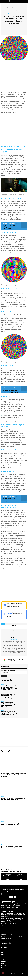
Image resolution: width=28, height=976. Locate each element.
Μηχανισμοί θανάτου (21, 623)
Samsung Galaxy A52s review (8, 942)
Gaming (9, 7)
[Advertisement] (14, 76)
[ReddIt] (17, 30)
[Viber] (20, 30)
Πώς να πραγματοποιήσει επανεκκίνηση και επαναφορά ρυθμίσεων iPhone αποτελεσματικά (8, 696)
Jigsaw (6, 623)
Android (3, 943)
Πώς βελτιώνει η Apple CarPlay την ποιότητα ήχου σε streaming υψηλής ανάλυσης (9, 704)
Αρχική (4, 7)
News (18, 13)
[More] (23, 30)
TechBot (7, 26)
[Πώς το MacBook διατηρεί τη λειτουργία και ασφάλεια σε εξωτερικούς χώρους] (14, 858)
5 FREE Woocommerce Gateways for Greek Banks (13, 933)
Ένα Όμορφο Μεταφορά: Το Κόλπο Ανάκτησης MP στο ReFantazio (20, 877)
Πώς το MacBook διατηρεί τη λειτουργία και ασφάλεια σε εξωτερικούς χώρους (13, 870)
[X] (7, 30)
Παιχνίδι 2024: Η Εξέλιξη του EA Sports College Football (7, 877)
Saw (10, 623)
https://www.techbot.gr (14, 639)
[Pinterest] (10, 30)
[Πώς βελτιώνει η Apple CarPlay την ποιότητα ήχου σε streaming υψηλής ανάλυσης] (23, 704)
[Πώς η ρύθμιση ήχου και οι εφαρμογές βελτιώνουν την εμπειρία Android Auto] (23, 712)
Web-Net (14, 974)
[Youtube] (15, 897)
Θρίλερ (14, 623)
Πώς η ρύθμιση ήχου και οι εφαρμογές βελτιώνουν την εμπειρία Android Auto (9, 713)
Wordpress (3, 934)
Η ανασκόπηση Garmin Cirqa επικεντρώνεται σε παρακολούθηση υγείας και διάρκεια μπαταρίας (9, 687)
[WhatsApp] (14, 30)
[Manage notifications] (3, 973)
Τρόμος (14, 625)
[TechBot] (14, 632)
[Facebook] (4, 30)
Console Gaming (16, 7)
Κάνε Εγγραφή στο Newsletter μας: (8, 670)
